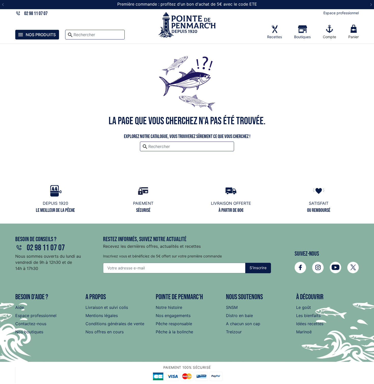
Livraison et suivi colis (106, 307)
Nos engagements (173, 315)
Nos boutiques (29, 331)
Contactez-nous (30, 323)
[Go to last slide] (3, 5)
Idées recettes (309, 323)
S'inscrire (258, 267)
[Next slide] (371, 5)
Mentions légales (101, 315)
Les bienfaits (308, 315)
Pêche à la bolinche (174, 331)
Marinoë (304, 331)
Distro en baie (239, 315)
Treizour (234, 331)
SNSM (232, 307)
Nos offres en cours (104, 331)
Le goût (303, 307)
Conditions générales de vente (114, 323)
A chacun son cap (243, 323)
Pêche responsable (174, 323)
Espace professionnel (341, 13)
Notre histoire (169, 307)
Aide (19, 307)
